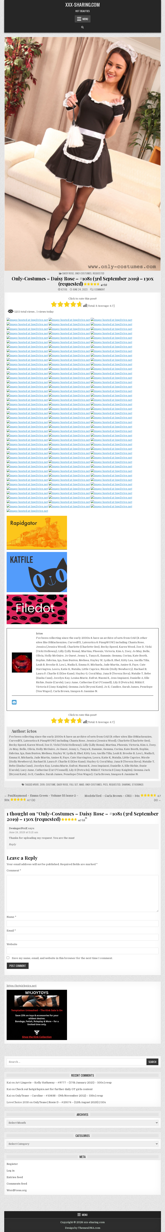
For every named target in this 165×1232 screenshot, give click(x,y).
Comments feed (17, 1183)
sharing (126, 784)
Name (11, 916)
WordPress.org (17, 1190)
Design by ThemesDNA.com (82, 1228)
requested (115, 784)
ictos (64, 289)
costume (51, 784)
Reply (12, 844)
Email (11, 930)
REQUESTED (98, 273)
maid (81, 784)
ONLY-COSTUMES (83, 273)
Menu (85, 19)
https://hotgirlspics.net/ (22, 985)
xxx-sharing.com (82, 4)
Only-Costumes (93, 784)
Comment (14, 870)
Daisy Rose (68, 273)
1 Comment (99, 289)
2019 (42, 784)
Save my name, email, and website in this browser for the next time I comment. (62, 958)
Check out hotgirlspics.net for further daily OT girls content (54, 1089)
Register (12, 1163)
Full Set (73, 784)
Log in (10, 1170)
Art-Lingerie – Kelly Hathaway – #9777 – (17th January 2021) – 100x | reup (63, 1082)
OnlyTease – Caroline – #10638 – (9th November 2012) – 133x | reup (59, 1095)
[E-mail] (14, 703)
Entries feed (15, 1177)
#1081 (36, 784)
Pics (105, 784)
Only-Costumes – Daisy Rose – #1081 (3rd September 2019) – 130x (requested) (82, 281)
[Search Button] (82, 27)
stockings (137, 784)
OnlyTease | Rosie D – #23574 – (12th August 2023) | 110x (69, 1102)
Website (12, 944)
